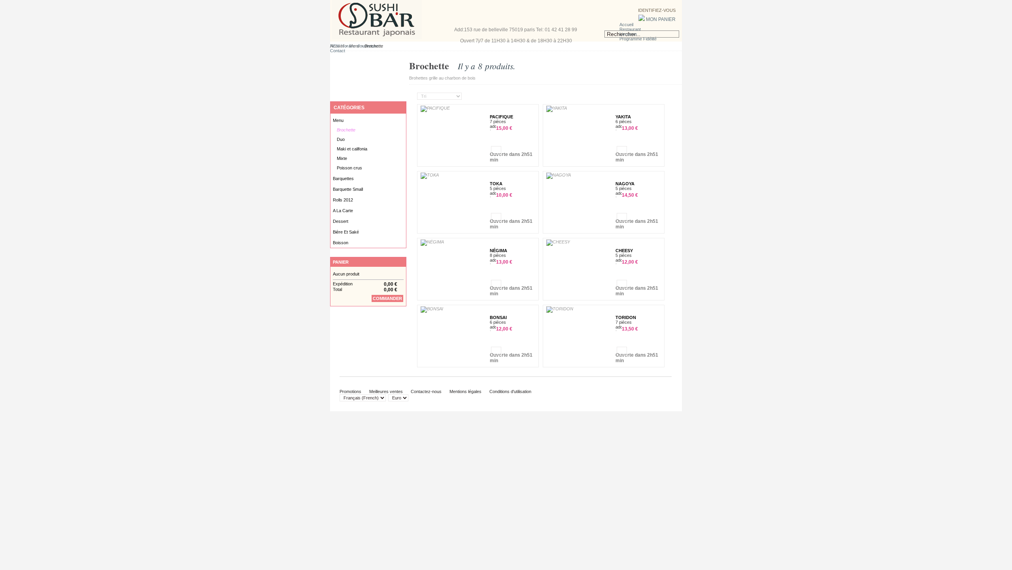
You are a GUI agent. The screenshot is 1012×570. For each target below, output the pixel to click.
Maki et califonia (352, 148)
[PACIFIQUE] (435, 109)
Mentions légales (465, 391)
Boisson (340, 242)
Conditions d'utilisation (510, 391)
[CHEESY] (558, 242)
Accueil (626, 24)
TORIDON (626, 317)
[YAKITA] (556, 109)
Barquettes (343, 178)
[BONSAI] (432, 309)
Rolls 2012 (343, 200)
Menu (354, 46)
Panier (341, 262)
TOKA (496, 183)
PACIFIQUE (501, 116)
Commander (387, 298)
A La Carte (343, 210)
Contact (337, 50)
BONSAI (498, 317)
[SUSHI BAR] (377, 37)
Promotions (350, 391)
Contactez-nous (426, 391)
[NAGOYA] (558, 176)
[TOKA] (430, 176)
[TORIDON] (559, 309)
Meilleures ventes (386, 391)
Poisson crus (349, 167)
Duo (341, 139)
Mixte (342, 158)
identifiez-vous (656, 10)
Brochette (346, 129)
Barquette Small (348, 189)
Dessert (340, 221)
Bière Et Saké (346, 232)
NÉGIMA (498, 250)
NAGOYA (625, 183)
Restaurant (630, 29)
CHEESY (624, 250)
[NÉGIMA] (432, 242)
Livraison (628, 34)
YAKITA (623, 116)
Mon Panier (660, 19)
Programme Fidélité (638, 38)
